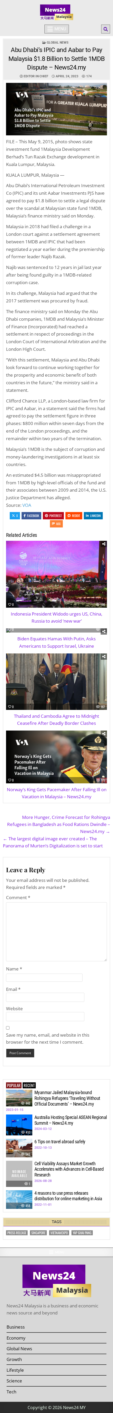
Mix (58, 523)
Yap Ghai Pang (82, 1232)
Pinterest (55, 515)
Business (16, 1327)
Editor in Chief (36, 76)
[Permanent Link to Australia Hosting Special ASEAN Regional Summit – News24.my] (19, 1125)
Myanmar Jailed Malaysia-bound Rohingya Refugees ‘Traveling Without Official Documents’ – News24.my (67, 1098)
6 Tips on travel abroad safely (59, 1141)
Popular (13, 1085)
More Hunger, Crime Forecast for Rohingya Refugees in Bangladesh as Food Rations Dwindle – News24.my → (58, 824)
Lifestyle (15, 1370)
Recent (29, 1085)
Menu (60, 28)
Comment (18, 897)
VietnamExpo (59, 1232)
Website (14, 1009)
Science (14, 1381)
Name (14, 969)
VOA (26, 505)
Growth (14, 1359)
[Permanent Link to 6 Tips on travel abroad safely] (19, 1148)
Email (13, 989)
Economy (16, 1338)
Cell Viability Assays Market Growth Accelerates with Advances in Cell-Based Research (69, 1169)
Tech (11, 1392)
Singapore (38, 1232)
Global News (57, 42)
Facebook (33, 515)
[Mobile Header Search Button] (105, 29)
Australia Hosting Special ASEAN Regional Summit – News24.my (70, 1120)
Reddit (76, 515)
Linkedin (95, 515)
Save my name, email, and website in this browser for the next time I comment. (47, 1038)
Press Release (16, 1232)
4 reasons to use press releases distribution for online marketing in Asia (68, 1196)
